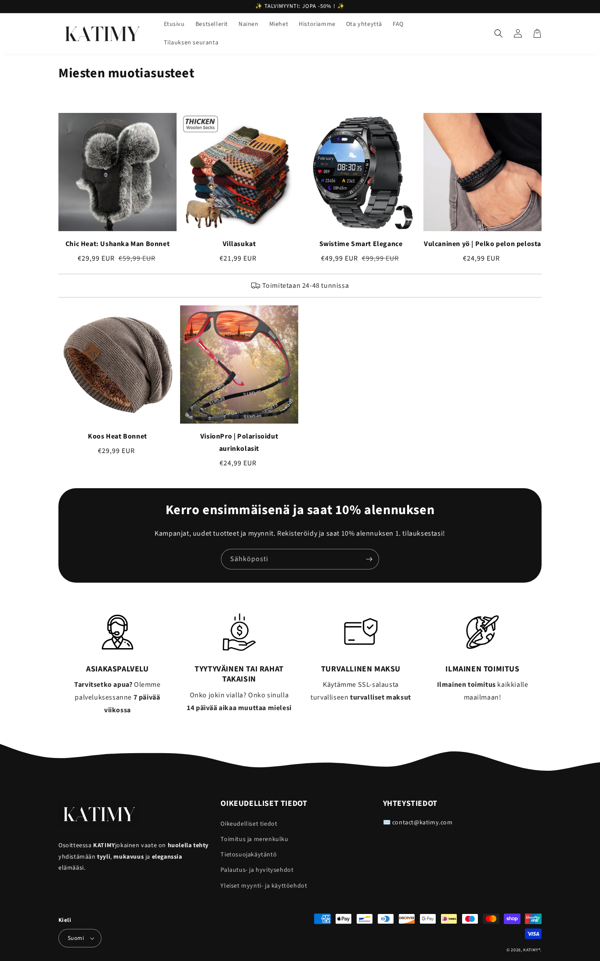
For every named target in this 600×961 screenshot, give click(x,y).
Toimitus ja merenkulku (254, 839)
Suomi (76, 938)
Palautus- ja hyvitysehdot (256, 870)
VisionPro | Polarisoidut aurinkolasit (239, 442)
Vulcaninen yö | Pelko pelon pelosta (482, 244)
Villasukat (239, 244)
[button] (498, 33)
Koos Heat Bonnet (117, 436)
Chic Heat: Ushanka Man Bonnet (117, 244)
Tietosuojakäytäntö (248, 854)
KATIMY (530, 950)
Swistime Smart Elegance (361, 244)
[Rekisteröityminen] (369, 559)
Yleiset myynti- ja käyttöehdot (263, 885)
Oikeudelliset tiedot (248, 824)
